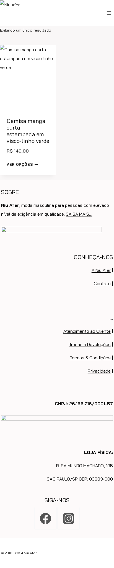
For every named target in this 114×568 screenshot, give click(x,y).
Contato (102, 283)
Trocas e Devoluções (90, 344)
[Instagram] (68, 518)
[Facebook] (45, 518)
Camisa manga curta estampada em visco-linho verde (28, 130)
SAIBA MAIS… (79, 214)
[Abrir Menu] (109, 13)
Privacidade (99, 371)
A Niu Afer (101, 270)
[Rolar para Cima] (108, 542)
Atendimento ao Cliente (87, 331)
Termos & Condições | (91, 357)
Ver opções (20, 164)
